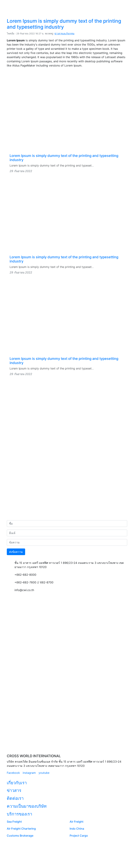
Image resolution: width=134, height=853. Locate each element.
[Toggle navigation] (122, 5)
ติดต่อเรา (15, 798)
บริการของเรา (19, 814)
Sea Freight (14, 821)
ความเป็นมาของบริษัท (27, 806)
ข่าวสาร (14, 790)
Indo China (77, 828)
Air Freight (76, 821)
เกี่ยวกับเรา (17, 782)
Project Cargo (79, 835)
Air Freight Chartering (21, 828)
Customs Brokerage (20, 835)
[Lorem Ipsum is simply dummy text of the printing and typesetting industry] (67, 115)
